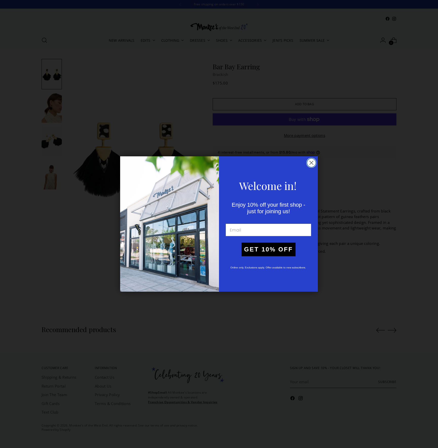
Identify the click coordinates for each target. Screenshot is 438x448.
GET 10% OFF (268, 249)
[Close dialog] (311, 162)
